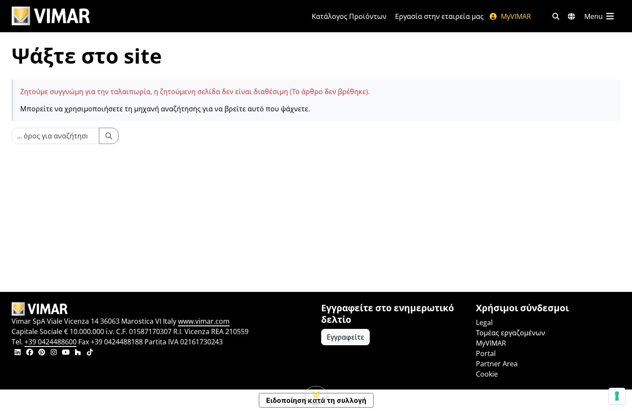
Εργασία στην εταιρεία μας (439, 16)
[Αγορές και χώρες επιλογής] (571, 16)
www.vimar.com (204, 321)
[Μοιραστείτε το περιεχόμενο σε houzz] (78, 353)
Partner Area (497, 363)
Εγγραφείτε (345, 337)
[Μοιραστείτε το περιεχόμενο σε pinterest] (41, 353)
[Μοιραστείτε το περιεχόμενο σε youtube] (65, 353)
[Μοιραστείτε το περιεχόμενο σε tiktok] (90, 353)
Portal (486, 353)
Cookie (487, 374)
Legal (484, 322)
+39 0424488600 (51, 342)
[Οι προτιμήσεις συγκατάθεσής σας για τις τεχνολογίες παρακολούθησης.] (617, 396)
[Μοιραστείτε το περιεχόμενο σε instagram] (53, 353)
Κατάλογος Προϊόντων (349, 16)
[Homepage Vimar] (51, 16)
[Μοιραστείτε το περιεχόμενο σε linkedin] (17, 353)
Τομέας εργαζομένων (510, 332)
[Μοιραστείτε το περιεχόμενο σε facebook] (29, 353)
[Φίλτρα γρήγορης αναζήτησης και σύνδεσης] (556, 16)
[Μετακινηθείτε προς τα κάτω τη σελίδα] (316, 394)
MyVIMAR (515, 16)
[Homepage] (161, 309)
